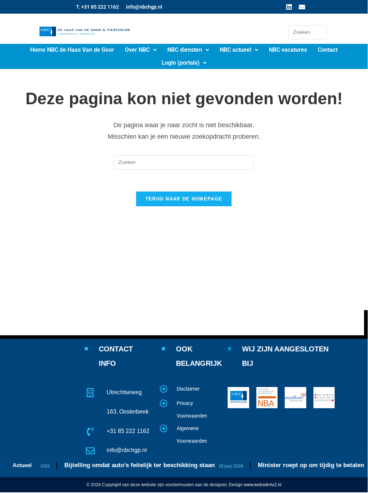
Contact (327, 49)
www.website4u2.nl (262, 484)
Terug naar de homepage (184, 199)
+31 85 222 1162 (128, 431)
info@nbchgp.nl (144, 7)
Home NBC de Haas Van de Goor (72, 49)
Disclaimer (188, 389)
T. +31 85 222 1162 (97, 7)
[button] (141, 49)
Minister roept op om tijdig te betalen (308, 465)
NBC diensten (184, 49)
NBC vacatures (288, 49)
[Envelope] (302, 7)
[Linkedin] (289, 7)
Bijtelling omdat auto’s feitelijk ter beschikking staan (136, 465)
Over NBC (137, 49)
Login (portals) (181, 62)
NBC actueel (235, 49)
